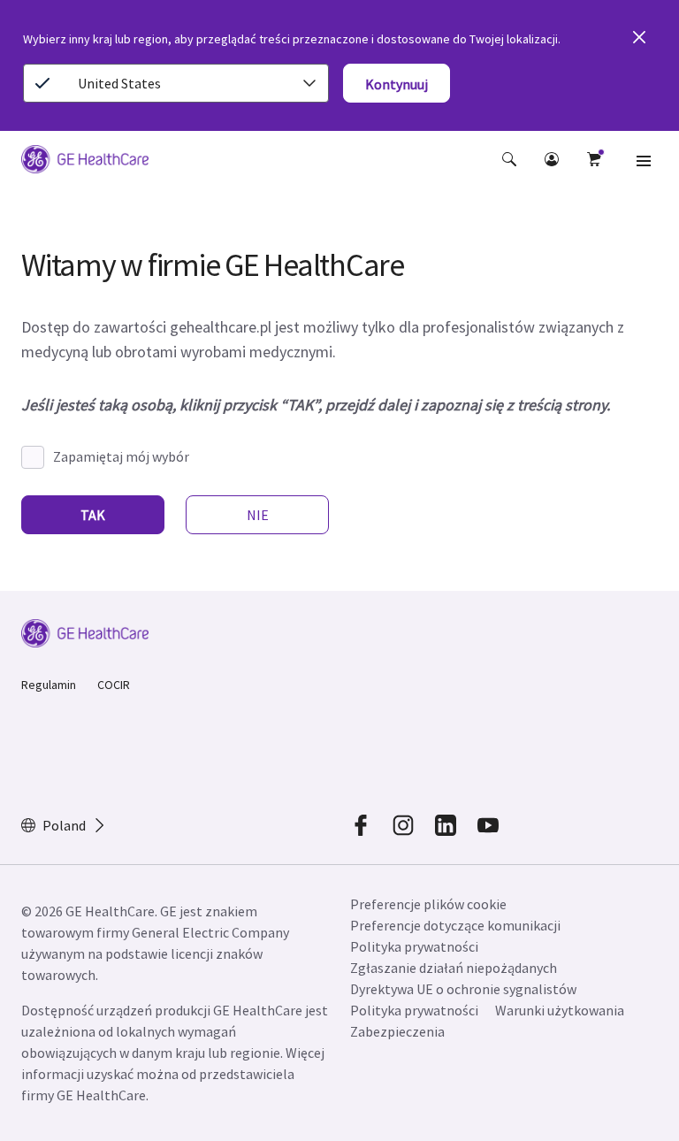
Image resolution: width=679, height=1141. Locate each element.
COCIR (113, 685)
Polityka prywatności (414, 946)
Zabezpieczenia (397, 1031)
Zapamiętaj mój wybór (121, 456)
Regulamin (48, 685)
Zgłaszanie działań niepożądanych (453, 967)
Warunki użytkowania (559, 1010)
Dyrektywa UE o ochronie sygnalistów (463, 989)
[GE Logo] (85, 162)
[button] (509, 159)
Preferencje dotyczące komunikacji (455, 925)
